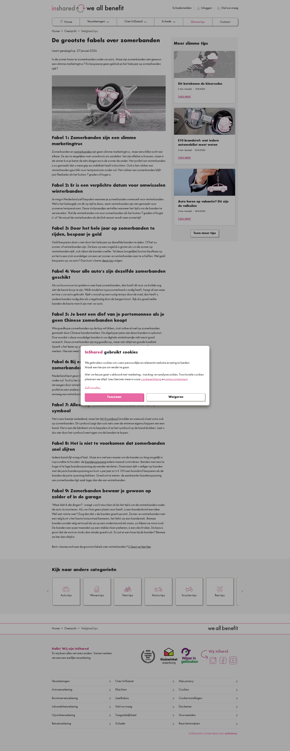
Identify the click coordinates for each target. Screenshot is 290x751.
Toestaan (114, 397)
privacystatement (176, 379)
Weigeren (175, 397)
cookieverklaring (151, 379)
